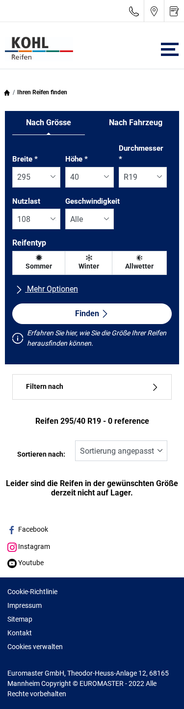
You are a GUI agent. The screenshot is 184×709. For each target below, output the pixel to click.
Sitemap (19, 619)
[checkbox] (38, 263)
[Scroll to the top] (158, 688)
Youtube (30, 563)
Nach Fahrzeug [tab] (135, 122)
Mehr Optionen (51, 289)
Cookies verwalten (35, 647)
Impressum (24, 605)
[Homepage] (7, 92)
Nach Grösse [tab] (48, 122)
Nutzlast (26, 201)
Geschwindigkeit (92, 201)
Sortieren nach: (41, 454)
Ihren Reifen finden (42, 92)
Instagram (33, 546)
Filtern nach (44, 386)
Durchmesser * (141, 154)
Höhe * (76, 159)
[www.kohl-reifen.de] (36, 49)
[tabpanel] (92, 248)
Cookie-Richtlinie (32, 592)
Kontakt (19, 633)
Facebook (32, 529)
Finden (87, 313)
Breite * (25, 159)
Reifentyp (29, 242)
